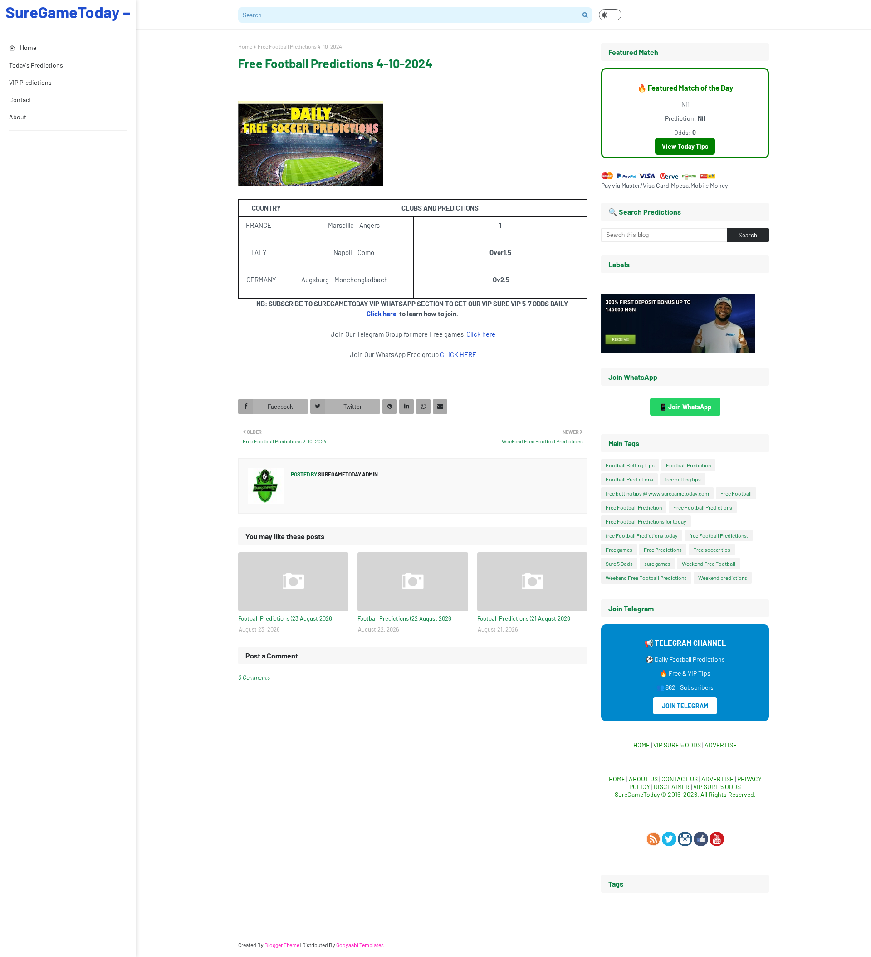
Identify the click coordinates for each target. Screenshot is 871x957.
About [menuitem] (17, 117)
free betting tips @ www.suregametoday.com (657, 493)
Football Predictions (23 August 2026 (285, 618)
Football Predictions (629, 479)
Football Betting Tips (630, 465)
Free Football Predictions (702, 507)
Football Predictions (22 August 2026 (404, 618)
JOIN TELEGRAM (685, 706)
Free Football (736, 493)
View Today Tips (685, 146)
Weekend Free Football (708, 563)
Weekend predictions (722, 577)
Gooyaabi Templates (360, 945)
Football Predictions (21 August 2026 (523, 618)
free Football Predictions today (642, 535)
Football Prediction (688, 465)
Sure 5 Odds (619, 563)
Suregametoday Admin (347, 474)
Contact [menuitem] (20, 99)
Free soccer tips (711, 549)
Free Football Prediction (634, 507)
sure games (657, 563)
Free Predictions (663, 549)
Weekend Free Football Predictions (646, 577)
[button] (610, 14)
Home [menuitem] (28, 47)
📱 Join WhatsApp (685, 407)
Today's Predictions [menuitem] (36, 65)
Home (245, 46)
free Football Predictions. (718, 535)
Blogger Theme (281, 945)
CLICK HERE (458, 354)
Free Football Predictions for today (646, 521)
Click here (382, 313)
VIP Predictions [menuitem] (30, 82)
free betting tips (683, 479)
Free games (619, 549)
